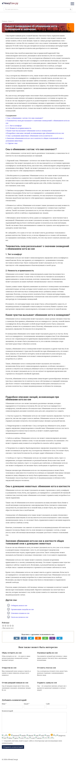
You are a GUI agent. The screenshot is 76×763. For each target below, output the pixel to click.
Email (26, 704)
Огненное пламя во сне (20, 613)
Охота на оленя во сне (19, 617)
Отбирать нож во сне (19, 605)
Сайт (48, 704)
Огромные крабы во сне (47, 653)
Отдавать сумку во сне (47, 683)
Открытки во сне (9, 668)
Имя (4, 704)
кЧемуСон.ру (10, 3)
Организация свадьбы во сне (22, 609)
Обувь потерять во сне (12, 653)
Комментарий (7, 711)
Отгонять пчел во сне (46, 668)
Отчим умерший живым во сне (15, 683)
